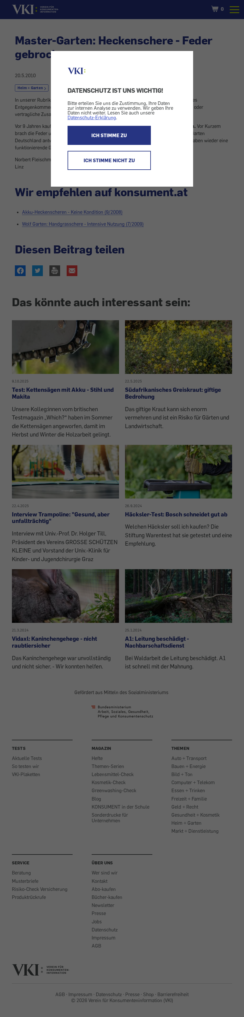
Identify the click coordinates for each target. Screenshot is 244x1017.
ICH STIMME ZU (109, 135)
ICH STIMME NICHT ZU (109, 160)
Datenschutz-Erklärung (92, 117)
